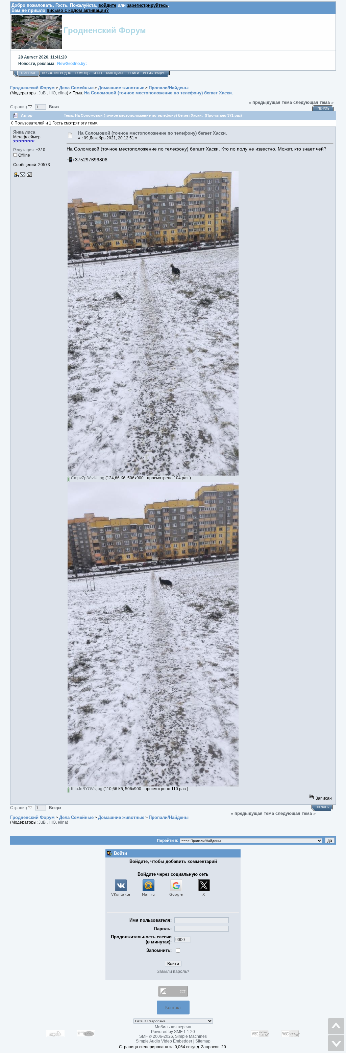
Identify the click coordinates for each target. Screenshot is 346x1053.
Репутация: (24, 149)
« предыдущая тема (270, 102)
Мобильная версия (173, 1027)
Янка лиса (24, 132)
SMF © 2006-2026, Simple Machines (173, 1036)
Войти (133, 73)
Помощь (82, 73)
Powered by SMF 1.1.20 (173, 1031)
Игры (98, 73)
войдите (107, 5)
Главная (28, 73)
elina (62, 93)
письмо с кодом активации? (78, 10)
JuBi (43, 93)
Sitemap (203, 1041)
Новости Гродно (56, 73)
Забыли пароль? (173, 971)
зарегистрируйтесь (147, 5)
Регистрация (154, 73)
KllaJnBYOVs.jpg (86, 788)
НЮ (52, 93)
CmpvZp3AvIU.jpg (87, 478)
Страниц (19, 107)
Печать (323, 108)
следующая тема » (313, 102)
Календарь (115, 73)
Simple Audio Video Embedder (164, 1041)
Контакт (173, 1007)
